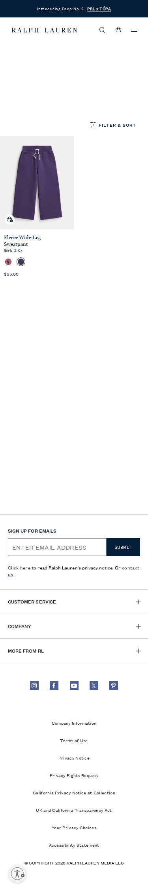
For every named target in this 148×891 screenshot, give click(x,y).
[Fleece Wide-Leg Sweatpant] (37, 182)
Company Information (74, 722)
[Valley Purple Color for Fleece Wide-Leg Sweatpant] (21, 261)
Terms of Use (74, 740)
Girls (56, 54)
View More (23, 104)
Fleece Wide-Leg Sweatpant (22, 241)
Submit (123, 547)
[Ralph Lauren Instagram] (34, 685)
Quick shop (10, 213)
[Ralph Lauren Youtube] (74, 685)
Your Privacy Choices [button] (74, 827)
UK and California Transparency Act (74, 809)
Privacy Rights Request (74, 775)
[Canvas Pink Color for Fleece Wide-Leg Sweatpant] (8, 261)
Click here (19, 567)
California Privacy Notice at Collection (74, 792)
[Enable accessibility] (17, 873)
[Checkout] (118, 30)
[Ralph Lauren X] (94, 685)
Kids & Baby (25, 54)
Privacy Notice (74, 757)
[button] (103, 30)
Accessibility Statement (74, 844)
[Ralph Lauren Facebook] (54, 685)
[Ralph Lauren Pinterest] (113, 685)
